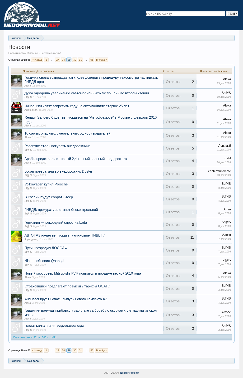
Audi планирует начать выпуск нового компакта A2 (65, 299)
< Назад (37, 59)
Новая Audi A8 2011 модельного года (54, 326)
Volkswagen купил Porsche (46, 184)
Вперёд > (101, 59)
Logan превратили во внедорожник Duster (58, 171)
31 (80, 59)
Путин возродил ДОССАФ (45, 248)
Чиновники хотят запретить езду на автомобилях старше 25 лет (76, 106)
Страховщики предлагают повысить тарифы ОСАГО (67, 286)
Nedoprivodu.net (129, 372)
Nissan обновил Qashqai (44, 261)
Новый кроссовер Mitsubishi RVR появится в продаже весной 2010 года (82, 273)
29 (69, 59)
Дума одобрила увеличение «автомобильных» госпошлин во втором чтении (86, 93)
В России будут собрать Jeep (48, 197)
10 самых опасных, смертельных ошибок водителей (67, 133)
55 (91, 59)
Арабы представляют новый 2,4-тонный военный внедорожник (75, 159)
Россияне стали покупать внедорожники (57, 146)
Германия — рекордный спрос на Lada (55, 222)
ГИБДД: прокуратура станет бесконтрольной (61, 210)
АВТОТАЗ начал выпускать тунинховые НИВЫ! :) (64, 235)
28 (63, 59)
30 (74, 59)
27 (57, 59)
